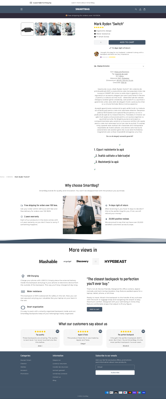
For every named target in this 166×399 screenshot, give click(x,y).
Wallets (23, 367)
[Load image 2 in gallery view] (41, 29)
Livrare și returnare (60, 363)
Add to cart (94, 309)
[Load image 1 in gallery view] (27, 29)
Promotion (25, 374)
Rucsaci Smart (26, 360)
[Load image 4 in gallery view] (68, 29)
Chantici (24, 363)
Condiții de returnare (60, 367)
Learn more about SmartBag (83, 3)
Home (2, 177)
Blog (54, 380)
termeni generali (59, 370)
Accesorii (24, 370)
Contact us (57, 377)
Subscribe (115, 372)
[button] (99, 27)
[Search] (136, 9)
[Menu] (21, 9)
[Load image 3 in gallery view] (55, 29)
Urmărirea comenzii (60, 374)
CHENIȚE (9, 177)
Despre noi (57, 360)
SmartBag (85, 396)
